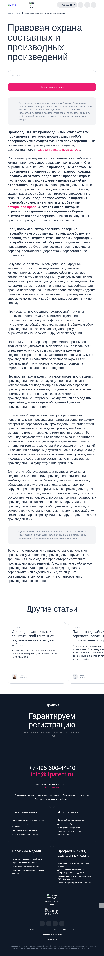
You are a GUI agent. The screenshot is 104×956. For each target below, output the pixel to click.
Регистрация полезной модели (25, 866)
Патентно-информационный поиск (27, 859)
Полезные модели (26, 851)
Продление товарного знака (24, 830)
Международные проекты (49, 795)
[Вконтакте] (42, 923)
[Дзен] (48, 923)
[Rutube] (55, 923)
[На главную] (17, 5)
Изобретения (68, 812)
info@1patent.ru (52, 774)
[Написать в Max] (53, 5)
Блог (18, 13)
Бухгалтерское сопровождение (76, 795)
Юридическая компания (24, 795)
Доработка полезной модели (25, 863)
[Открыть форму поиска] (87, 5)
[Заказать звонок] (80, 5)
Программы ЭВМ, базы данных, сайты (73, 853)
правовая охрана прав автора (58, 149)
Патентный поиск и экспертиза (71, 820)
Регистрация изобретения (68, 828)
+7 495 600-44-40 (52, 768)
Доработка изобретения (68, 824)
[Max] (61, 923)
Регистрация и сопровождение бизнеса (52, 799)
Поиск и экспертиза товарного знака (28, 820)
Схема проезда (52, 787)
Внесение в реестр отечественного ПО (74, 883)
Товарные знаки (25, 812)
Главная (11, 13)
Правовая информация (52, 935)
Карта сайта (52, 939)
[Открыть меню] (93, 5)
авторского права (22, 207)
